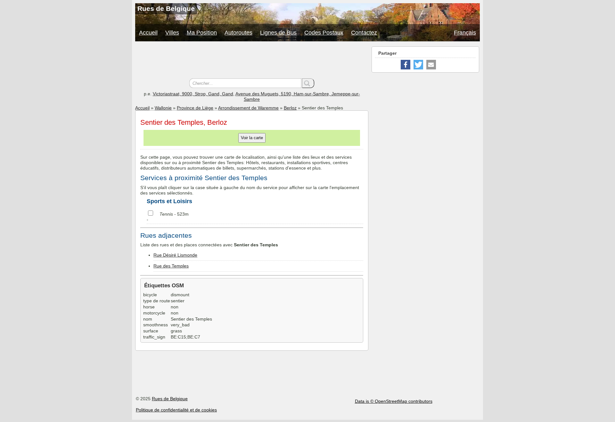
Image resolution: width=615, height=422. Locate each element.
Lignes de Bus (278, 32)
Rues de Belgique (170, 398)
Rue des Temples (171, 265)
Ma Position (202, 32)
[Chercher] (308, 83)
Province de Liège (195, 107)
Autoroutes (238, 32)
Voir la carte (252, 137)
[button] (405, 64)
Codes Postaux (323, 32)
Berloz (290, 107)
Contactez (364, 32)
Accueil (148, 32)
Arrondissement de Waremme (248, 107)
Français (465, 32)
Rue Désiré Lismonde (175, 255)
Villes (172, 32)
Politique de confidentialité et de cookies (176, 409)
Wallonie (163, 107)
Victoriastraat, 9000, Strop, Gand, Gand (193, 93)
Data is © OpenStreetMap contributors (393, 401)
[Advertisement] (251, 60)
